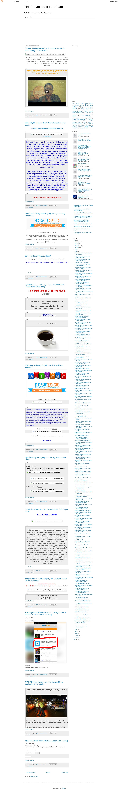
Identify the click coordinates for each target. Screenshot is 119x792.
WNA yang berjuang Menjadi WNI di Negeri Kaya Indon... (83, 268)
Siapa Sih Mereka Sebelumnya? (82, 435)
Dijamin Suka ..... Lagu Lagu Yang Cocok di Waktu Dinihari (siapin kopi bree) (44, 286)
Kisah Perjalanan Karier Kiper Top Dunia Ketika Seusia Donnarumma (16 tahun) (83, 217)
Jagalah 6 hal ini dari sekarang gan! (83, 440)
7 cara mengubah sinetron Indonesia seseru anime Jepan (85, 176)
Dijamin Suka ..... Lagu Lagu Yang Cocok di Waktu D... (82, 265)
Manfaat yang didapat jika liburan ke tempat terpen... (83, 366)
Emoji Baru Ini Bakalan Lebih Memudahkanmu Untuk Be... (82, 598)
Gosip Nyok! (88, 112)
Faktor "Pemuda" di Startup (81, 624)
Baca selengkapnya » (29, 111)
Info (30, 17)
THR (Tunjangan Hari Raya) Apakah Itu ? (83, 223)
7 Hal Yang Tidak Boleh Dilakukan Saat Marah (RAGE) (46, 741)
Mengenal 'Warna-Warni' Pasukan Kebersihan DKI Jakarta (82, 495)
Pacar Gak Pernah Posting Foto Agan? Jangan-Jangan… (83, 519)
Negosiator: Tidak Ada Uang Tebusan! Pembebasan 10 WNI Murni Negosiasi (84, 183)
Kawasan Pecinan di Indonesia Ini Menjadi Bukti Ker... (82, 335)
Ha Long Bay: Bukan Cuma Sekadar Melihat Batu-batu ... (83, 446)
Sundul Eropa (30, 572)
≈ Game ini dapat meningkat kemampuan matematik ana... (82, 438)
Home (26, 17)
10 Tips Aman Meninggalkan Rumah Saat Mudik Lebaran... (83, 531)
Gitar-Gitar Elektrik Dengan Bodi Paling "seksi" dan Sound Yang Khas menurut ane (85, 189)
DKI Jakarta (88, 108)
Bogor (82, 107)
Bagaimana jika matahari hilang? (82, 368)
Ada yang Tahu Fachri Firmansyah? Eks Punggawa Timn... (83, 487)
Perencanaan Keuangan (77, 123)
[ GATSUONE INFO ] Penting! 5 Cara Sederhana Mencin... (83, 323)
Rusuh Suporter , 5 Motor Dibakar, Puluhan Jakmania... (82, 484)
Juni (76, 251)
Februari (77, 635)
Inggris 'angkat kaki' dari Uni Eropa (82, 557)
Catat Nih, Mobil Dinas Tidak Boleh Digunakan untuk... (82, 257)
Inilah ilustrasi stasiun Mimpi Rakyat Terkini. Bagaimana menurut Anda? (81, 221)
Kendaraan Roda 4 (76, 118)
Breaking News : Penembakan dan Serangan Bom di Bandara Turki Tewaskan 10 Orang (45, 614)
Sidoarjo (82, 125)
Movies (79, 122)
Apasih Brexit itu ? (79, 539)
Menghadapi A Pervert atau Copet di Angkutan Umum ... (83, 472)
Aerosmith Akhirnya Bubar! (81, 466)
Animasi (77, 103)
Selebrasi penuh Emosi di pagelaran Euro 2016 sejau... (83, 626)
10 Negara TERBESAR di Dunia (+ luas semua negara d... (83, 566)
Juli (76, 249)
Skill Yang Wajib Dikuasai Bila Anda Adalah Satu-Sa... (83, 347)
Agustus (77, 247)
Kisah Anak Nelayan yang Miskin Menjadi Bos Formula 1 (82, 341)
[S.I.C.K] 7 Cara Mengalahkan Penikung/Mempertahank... (81, 508)
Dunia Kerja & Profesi (85, 110)
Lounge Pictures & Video (78, 119)
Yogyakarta (80, 126)
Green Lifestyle (76, 114)
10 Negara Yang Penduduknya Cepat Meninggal (83, 153)
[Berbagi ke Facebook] (54, 115)
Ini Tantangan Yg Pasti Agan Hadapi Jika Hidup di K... (83, 314)
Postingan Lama (64, 772)
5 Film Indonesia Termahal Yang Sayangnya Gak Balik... (82, 592)
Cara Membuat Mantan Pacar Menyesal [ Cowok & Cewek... (83, 338)
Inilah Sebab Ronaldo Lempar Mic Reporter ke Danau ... (82, 464)
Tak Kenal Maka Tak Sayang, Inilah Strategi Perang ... (82, 320)
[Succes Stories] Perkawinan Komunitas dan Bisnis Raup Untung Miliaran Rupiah (45, 49)
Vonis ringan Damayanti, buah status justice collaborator (82, 210)
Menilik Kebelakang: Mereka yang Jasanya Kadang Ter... (82, 260)
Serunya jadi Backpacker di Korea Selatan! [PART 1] (82, 475)
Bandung (87, 103)
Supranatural (88, 125)
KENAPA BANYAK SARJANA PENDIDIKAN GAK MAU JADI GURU (83, 481)
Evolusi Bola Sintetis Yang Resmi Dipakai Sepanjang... (82, 374)
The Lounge (30, 116)
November (77, 242)
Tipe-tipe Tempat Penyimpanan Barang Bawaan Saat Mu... (83, 271)
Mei (76, 629)
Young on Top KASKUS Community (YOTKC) (82, 127)
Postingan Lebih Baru (30, 772)
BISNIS (82, 103)
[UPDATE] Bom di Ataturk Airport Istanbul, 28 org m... (82, 283)
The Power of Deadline (80, 490)
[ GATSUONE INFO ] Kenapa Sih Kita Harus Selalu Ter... (83, 537)
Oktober (77, 243)
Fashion (85, 111)
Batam (91, 103)
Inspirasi (74, 115)
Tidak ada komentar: (43, 114)
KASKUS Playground (85, 115)
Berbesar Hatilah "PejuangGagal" (38, 256)
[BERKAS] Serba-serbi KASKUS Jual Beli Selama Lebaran (83, 353)
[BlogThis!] (51, 115)
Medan (86, 120)
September (77, 245)
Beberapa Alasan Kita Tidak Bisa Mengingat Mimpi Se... (82, 301)
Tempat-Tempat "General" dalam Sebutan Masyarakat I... (82, 317)
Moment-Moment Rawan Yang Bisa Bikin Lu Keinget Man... (82, 363)
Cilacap (82, 108)
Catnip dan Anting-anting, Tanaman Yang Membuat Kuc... (82, 458)
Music (84, 122)
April (76, 631)
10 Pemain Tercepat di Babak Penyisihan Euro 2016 (81, 415)
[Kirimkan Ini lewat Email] (50, 115)
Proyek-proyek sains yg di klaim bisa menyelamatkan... (83, 298)
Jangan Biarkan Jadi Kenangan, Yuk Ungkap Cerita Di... (83, 277)
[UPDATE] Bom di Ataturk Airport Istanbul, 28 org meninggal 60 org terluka (44, 683)
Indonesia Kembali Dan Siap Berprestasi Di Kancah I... (81, 581)
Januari (77, 637)
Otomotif (89, 122)
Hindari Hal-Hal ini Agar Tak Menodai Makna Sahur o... (83, 478)
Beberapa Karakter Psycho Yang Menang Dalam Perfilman (82, 502)
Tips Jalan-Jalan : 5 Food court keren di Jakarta (84, 170)
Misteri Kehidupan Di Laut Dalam (82, 388)
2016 (75, 240)
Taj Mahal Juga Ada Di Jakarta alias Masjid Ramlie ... (83, 455)
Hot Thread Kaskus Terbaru (43, 7)
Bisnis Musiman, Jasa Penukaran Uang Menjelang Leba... (83, 329)
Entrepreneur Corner (77, 111)
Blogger (63, 788)
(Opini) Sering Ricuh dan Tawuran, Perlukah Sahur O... (82, 332)
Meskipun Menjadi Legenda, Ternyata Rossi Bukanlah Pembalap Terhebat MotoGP (84, 147)
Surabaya (74, 126)
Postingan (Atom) (34, 776)
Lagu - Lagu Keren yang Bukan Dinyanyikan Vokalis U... (82, 589)
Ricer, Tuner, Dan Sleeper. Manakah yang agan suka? (83, 403)
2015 (75, 639)
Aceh (73, 103)
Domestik (74, 110)
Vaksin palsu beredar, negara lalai (82, 424)
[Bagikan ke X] (53, 115)
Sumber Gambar (47, 136)
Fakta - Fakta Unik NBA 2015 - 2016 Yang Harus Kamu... (83, 569)
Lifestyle (89, 118)
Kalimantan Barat (76, 116)
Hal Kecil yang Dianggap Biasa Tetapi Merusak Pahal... (83, 528)
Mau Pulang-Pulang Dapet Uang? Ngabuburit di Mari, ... (82, 621)
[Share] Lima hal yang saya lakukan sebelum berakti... (83, 380)
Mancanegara (80, 120)
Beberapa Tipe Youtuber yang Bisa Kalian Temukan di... (82, 522)
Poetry (85, 123)
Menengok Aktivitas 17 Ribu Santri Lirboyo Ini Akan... (82, 357)
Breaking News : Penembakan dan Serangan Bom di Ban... (82, 280)
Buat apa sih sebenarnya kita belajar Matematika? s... (83, 422)
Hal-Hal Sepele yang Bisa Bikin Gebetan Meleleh (82, 545)
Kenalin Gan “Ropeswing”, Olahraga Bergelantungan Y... (83, 350)
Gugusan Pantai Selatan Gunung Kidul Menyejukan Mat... (83, 326)
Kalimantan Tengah (87, 116)
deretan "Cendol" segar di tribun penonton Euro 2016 (82, 607)
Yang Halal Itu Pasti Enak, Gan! (82, 610)
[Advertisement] (59, 29)
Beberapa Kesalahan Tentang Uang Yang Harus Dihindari (83, 289)
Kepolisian (84, 118)
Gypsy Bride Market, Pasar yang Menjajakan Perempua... (82, 386)
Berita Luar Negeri (31, 676)
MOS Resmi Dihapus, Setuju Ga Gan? (83, 510)
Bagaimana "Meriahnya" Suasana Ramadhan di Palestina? (82, 542)
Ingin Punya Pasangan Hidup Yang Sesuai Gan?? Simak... (82, 618)
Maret (76, 633)
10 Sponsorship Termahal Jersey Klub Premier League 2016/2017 (85, 196)
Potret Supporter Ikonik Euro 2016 (82, 583)
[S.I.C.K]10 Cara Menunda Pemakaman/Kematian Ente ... (82, 612)
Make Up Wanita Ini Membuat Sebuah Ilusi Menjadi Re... (83, 412)
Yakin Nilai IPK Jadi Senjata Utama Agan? (83, 226)
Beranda (48, 772)
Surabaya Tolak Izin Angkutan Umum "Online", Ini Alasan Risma (84, 159)
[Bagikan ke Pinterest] (56, 115)
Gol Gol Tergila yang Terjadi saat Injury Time (84, 140)
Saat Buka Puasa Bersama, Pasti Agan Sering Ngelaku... (83, 344)
